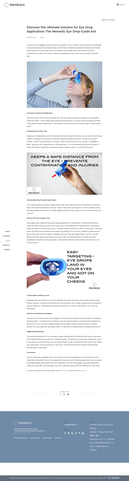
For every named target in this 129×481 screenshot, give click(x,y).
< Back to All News (108, 20)
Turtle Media (26, 433)
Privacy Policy (35, 438)
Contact (7, 249)
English (122, 4)
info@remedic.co (70, 425)
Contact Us (58, 438)
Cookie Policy (47, 438)
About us (6, 245)
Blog (42, 37)
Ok (109, 478)
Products (6, 236)
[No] (126, 478)
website (65, 370)
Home (7, 231)
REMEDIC (93, 450)
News (8, 240)
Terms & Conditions (21, 438)
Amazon (84, 370)
